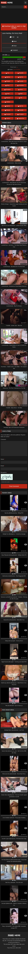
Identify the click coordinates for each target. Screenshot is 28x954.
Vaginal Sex (21, 118)
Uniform (8, 101)
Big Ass (8, 77)
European (8, 89)
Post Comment (14, 486)
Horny (21, 89)
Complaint (15, 50)
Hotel (8, 93)
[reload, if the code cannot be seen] (7, 479)
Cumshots (21, 85)
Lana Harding (16, 69)
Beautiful (21, 73)
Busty (8, 85)
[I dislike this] (18, 37)
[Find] (25, 6)
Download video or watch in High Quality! (15, 27)
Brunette (21, 81)
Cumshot (8, 114)
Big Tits (21, 77)
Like (13, 37)
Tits (21, 97)
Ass (8, 73)
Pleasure (8, 97)
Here (7, 3)
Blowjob (8, 81)
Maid (21, 93)
